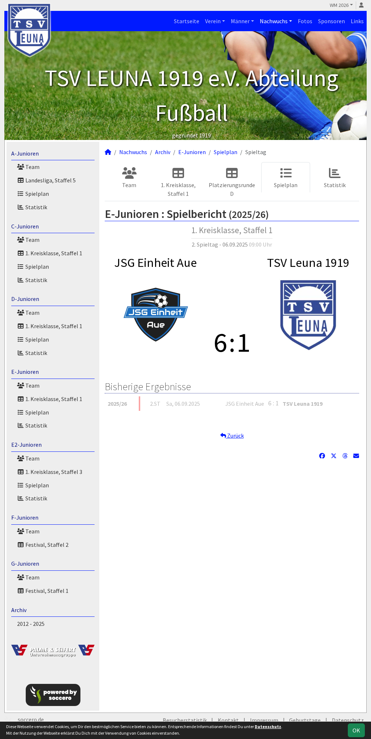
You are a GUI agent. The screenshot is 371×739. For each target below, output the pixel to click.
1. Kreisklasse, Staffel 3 (53, 471)
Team (31, 166)
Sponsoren (331, 21)
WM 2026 (339, 5)
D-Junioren (25, 298)
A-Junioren (25, 153)
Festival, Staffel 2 (46, 544)
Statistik (35, 207)
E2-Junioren (26, 444)
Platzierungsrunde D (232, 189)
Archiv (18, 610)
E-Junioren (25, 371)
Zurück (235, 435)
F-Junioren (24, 517)
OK (356, 730)
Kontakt (228, 720)
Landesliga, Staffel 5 (50, 180)
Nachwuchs (274, 21)
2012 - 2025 (31, 623)
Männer (240, 21)
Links (357, 21)
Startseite (186, 21)
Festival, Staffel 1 (46, 590)
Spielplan (36, 193)
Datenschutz (348, 720)
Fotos (305, 21)
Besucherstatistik (185, 720)
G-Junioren (25, 563)
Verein (213, 21)
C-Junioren (25, 226)
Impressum (264, 720)
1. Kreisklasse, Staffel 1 (53, 253)
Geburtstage (305, 720)
